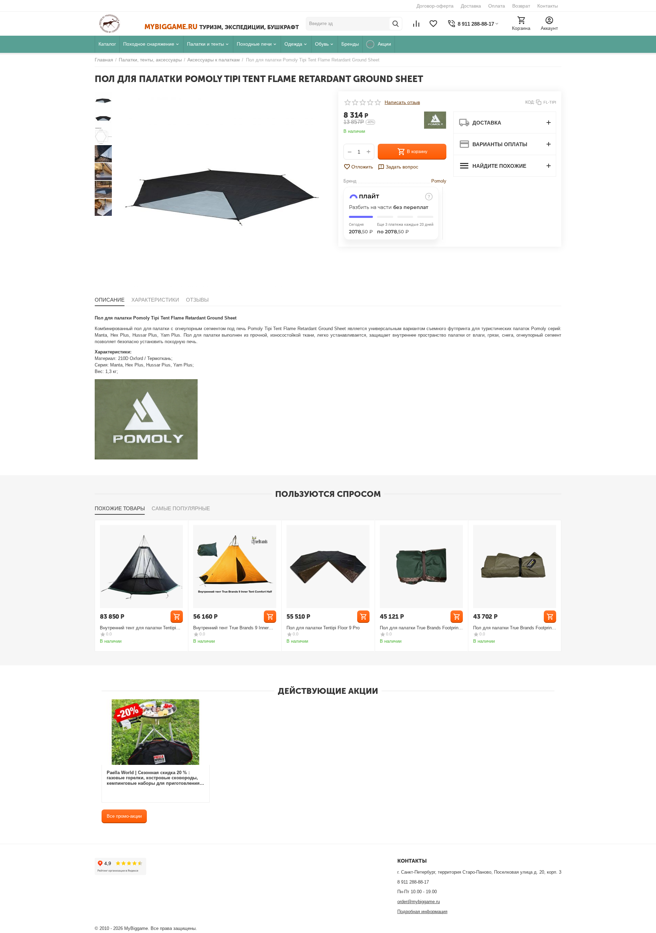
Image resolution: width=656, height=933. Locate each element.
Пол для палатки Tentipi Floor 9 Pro (323, 627)
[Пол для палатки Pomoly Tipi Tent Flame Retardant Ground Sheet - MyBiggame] (221, 189)
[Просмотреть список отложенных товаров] (433, 24)
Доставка (471, 6)
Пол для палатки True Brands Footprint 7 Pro (513, 627)
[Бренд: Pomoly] (435, 120)
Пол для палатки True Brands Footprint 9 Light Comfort (420, 627)
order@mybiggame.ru (418, 901)
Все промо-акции (124, 816)
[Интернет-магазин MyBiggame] (119, 23)
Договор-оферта (435, 6)
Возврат (521, 6)
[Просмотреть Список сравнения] (416, 24)
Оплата (496, 6)
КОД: (530, 102)
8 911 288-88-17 (413, 882)
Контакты (547, 6)
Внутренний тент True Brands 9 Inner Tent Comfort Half (231, 627)
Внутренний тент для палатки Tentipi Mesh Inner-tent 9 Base (138, 627)
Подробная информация (422, 911)
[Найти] (395, 24)
